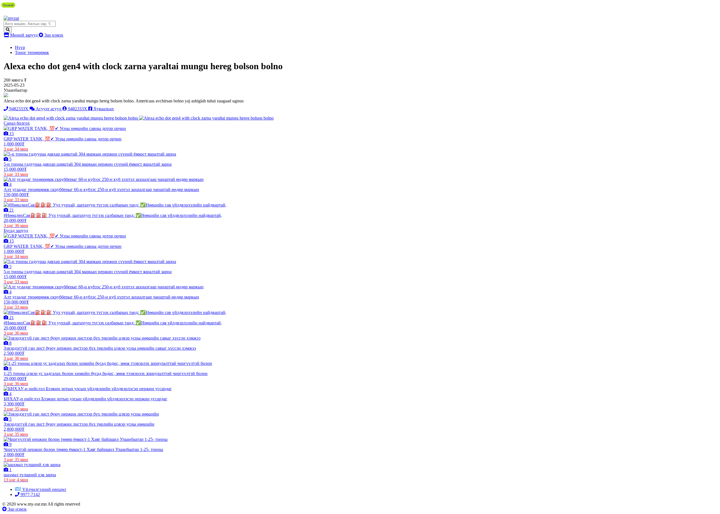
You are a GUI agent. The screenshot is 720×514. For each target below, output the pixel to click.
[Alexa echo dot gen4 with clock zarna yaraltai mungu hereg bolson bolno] (71, 118)
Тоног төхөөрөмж (32, 52)
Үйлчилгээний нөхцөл (44, 489)
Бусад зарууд (16, 230)
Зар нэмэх (53, 35)
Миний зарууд (24, 35)
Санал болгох (17, 123)
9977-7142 (29, 494)
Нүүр (20, 47)
